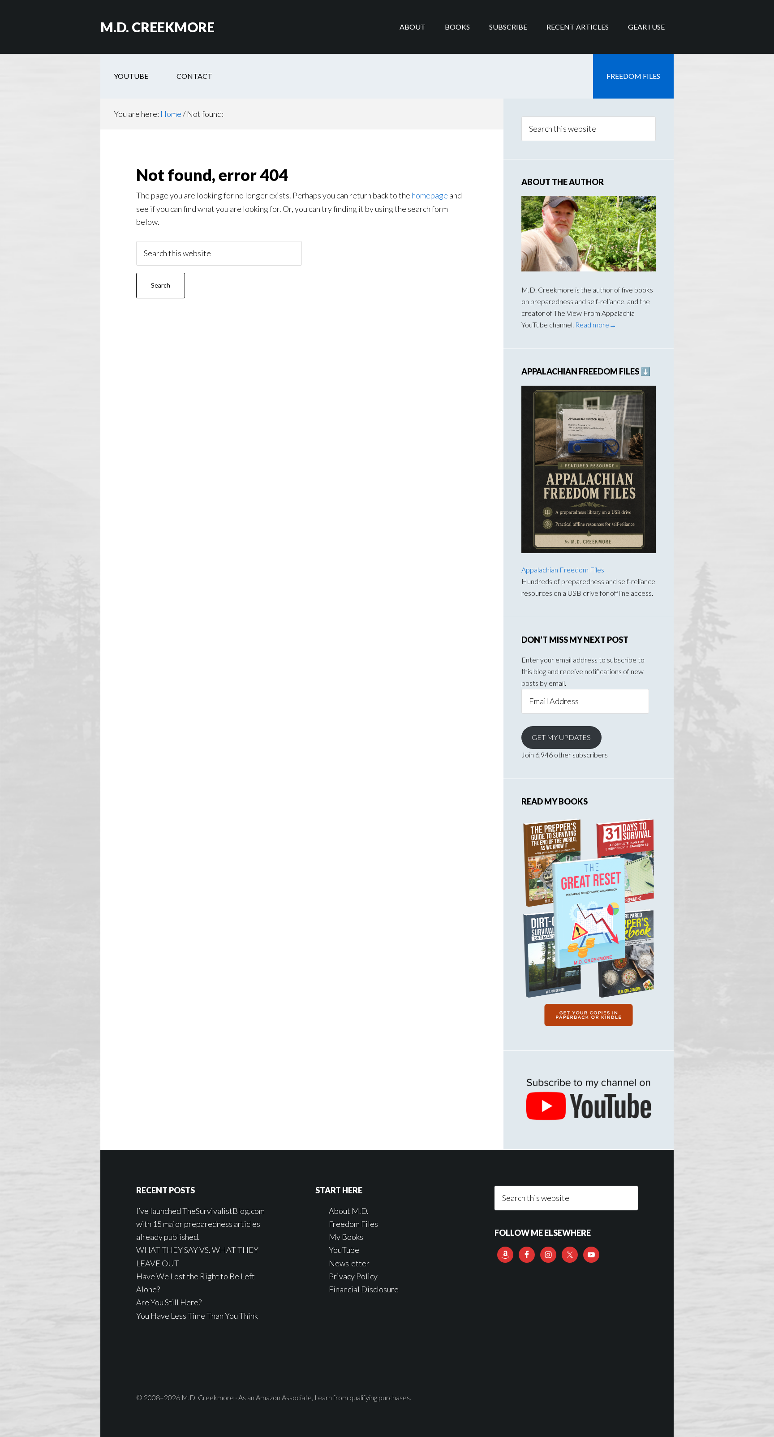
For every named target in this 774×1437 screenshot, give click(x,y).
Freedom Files (353, 1224)
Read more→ (595, 324)
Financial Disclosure (364, 1289)
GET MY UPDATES (561, 737)
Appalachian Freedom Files (562, 569)
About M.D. (349, 1211)
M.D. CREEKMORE (157, 27)
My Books (346, 1237)
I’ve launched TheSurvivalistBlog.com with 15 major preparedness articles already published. (200, 1224)
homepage (430, 195)
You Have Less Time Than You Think (197, 1316)
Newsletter (349, 1263)
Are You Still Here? (169, 1302)
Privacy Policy (353, 1276)
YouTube (344, 1250)
